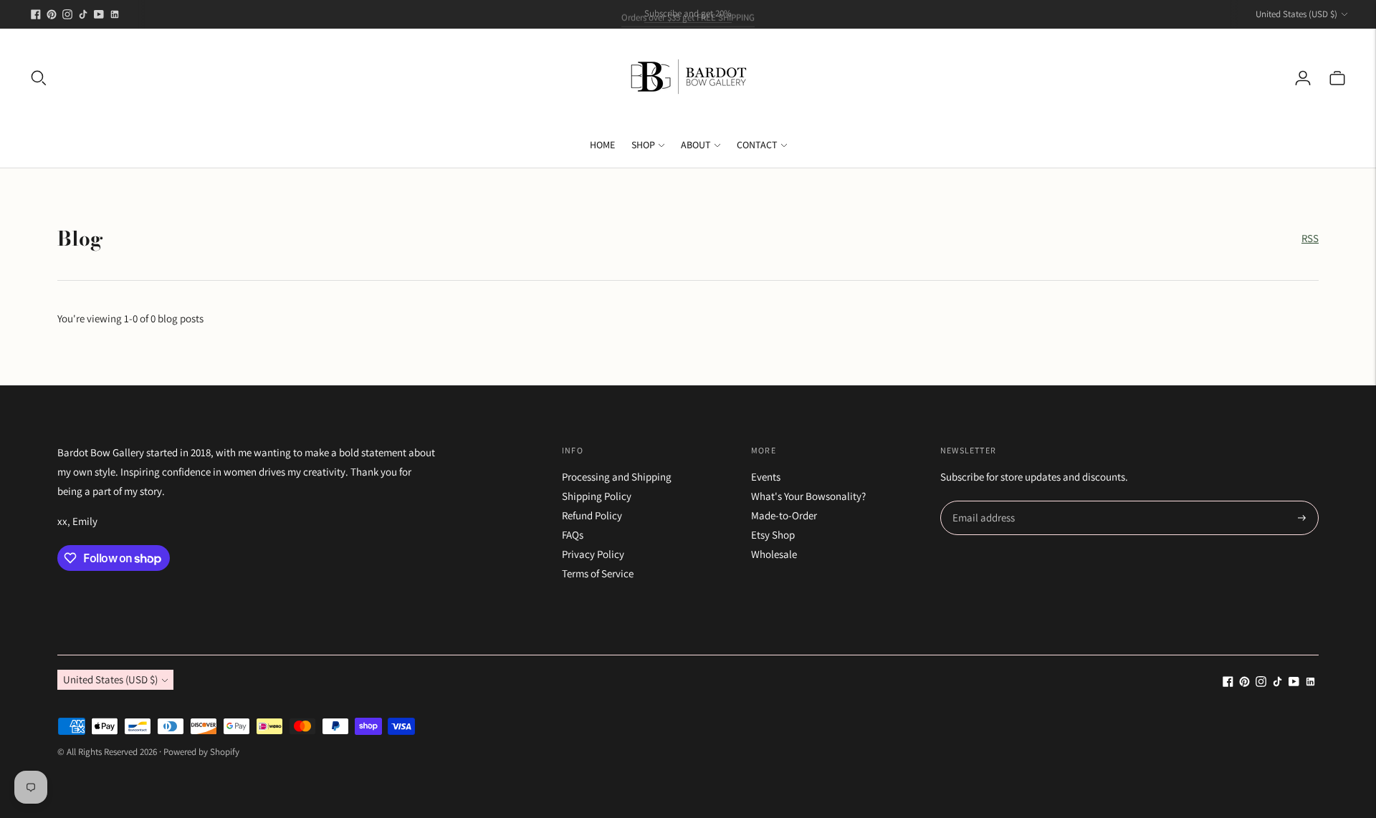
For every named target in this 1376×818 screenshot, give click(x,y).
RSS (1310, 238)
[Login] (1303, 78)
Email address (981, 502)
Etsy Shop (773, 535)
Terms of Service (598, 573)
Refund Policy (592, 515)
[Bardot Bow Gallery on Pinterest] (52, 14)
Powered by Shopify (201, 752)
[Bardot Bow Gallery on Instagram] (67, 14)
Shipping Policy (596, 496)
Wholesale (774, 554)
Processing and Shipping (617, 476)
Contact (757, 144)
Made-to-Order (784, 515)
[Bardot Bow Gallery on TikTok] (83, 14)
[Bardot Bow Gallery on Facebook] (36, 14)
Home (602, 144)
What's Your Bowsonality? (808, 496)
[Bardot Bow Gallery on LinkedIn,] (115, 14)
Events (765, 476)
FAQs (572, 535)
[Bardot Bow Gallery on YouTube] (99, 14)
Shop (643, 144)
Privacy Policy (593, 554)
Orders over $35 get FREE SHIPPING (688, 13)
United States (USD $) (1296, 14)
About (696, 144)
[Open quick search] (39, 78)
